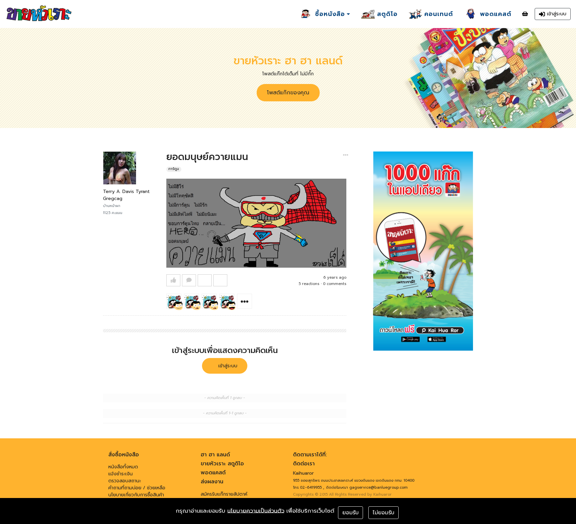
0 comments (334, 284)
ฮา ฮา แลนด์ (215, 455)
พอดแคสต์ (213, 473)
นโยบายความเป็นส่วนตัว (255, 511)
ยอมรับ (350, 513)
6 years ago (334, 277)
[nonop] (209, 301)
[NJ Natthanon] (191, 301)
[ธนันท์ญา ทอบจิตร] (226, 301)
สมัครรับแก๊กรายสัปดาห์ (224, 494)
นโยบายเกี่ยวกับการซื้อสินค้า (136, 494)
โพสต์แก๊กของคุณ (288, 93)
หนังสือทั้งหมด (123, 466)
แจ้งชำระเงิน (120, 473)
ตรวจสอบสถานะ (124, 480)
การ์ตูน (173, 169)
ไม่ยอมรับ (383, 513)
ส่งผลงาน (212, 482)
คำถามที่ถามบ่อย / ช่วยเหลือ (136, 487)
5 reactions (309, 284)
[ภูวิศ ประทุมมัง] (173, 301)
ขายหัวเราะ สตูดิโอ (222, 464)
